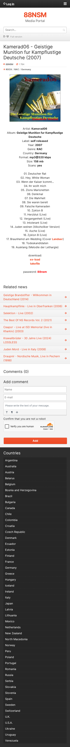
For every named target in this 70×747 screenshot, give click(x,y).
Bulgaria (10, 502)
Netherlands (13, 627)
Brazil (8, 496)
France (9, 561)
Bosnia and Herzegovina (20, 490)
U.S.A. (9, 722)
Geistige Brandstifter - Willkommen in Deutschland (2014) (27, 297)
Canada (10, 508)
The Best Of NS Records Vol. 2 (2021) (27, 320)
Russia (9, 675)
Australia (10, 466)
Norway (10, 645)
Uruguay (10, 734)
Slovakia (10, 687)
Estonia (10, 549)
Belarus (9, 478)
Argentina (11, 460)
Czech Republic (15, 532)
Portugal (10, 663)
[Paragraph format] (11, 412)
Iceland (9, 585)
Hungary (10, 579)
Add (35, 440)
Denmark (11, 538)
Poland (9, 657)
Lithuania (11, 615)
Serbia (9, 681)
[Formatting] (6, 412)
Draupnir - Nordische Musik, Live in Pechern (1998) (31, 358)
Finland (9, 555)
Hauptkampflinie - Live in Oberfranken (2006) (32, 306)
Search (63, 30)
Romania (10, 669)
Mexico (9, 621)
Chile (8, 514)
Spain (8, 698)
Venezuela (11, 740)
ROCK (9, 69)
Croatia (10, 526)
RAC (16, 69)
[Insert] (17, 412)
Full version (16, 36)
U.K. (7, 716)
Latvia (9, 609)
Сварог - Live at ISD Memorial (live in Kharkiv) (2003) (27, 329)
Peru (8, 651)
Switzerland (12, 710)
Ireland (9, 591)
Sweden (10, 704)
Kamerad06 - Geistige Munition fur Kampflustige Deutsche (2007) (32, 52)
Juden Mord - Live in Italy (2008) (24, 349)
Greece (9, 573)
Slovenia (10, 693)
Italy (8, 597)
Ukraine (10, 728)
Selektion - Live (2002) (18, 313)
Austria (9, 472)
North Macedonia (16, 639)
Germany (26, 69)
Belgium (10, 484)
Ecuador (10, 543)
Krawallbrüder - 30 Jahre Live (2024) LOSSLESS (27, 340)
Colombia (11, 520)
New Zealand (13, 633)
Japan (9, 603)
